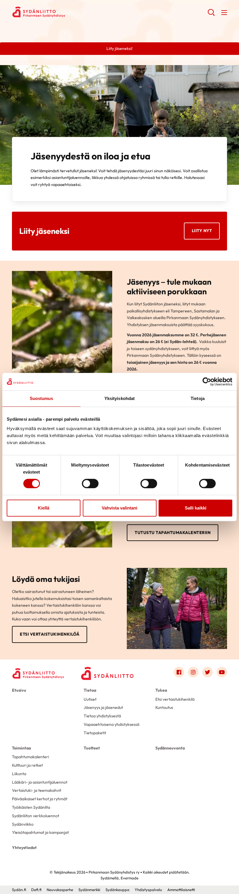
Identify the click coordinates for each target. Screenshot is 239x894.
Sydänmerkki (89, 889)
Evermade (129, 878)
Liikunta (19, 773)
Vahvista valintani (119, 507)
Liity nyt (202, 231)
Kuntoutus (164, 707)
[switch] (90, 483)
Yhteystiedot (24, 847)
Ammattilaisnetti (181, 889)
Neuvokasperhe (60, 889)
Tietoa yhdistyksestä (102, 716)
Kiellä (43, 507)
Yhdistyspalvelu (148, 889)
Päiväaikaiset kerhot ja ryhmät (39, 798)
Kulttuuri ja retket (27, 765)
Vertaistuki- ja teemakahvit (36, 790)
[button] (211, 14)
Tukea (161, 690)
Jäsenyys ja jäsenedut (103, 707)
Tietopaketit (95, 732)
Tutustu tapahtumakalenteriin (172, 532)
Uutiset (90, 699)
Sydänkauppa (117, 889)
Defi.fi (36, 889)
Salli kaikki (195, 507)
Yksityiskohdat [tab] (119, 398)
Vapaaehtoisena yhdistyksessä (111, 724)
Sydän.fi (19, 889)
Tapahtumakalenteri (30, 756)
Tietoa (90, 690)
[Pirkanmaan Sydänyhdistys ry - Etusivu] (38, 673)
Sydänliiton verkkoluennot (35, 815)
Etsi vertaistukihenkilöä (49, 634)
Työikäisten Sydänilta (31, 807)
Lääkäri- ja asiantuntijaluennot (39, 782)
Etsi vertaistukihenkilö (175, 699)
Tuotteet (92, 748)
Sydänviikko (23, 824)
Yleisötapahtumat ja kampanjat (40, 832)
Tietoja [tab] (198, 398)
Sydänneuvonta (170, 748)
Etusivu (19, 690)
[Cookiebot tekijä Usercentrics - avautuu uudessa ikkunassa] (206, 381)
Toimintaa (21, 748)
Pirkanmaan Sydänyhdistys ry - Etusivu (58, 12)
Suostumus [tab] (41, 398)
